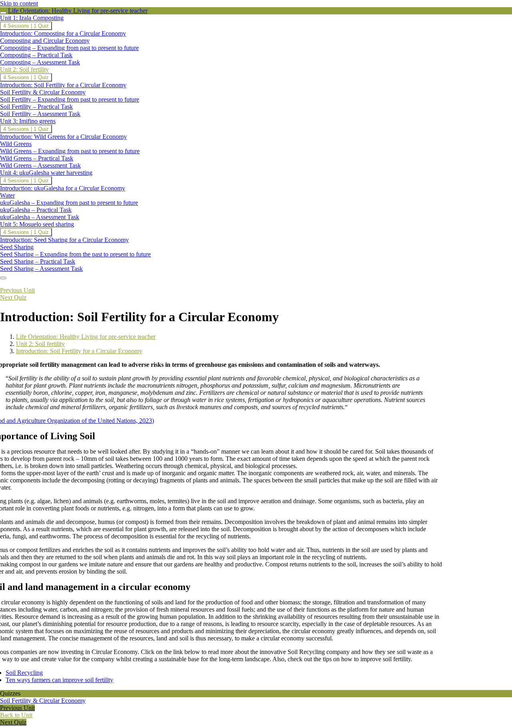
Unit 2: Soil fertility (40, 343)
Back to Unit (16, 715)
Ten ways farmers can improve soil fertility (59, 679)
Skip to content (19, 3)
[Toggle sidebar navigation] (3, 13)
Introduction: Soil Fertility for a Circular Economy (79, 351)
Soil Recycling (24, 672)
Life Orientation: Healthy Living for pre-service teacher (78, 10)
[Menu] (3, 278)
